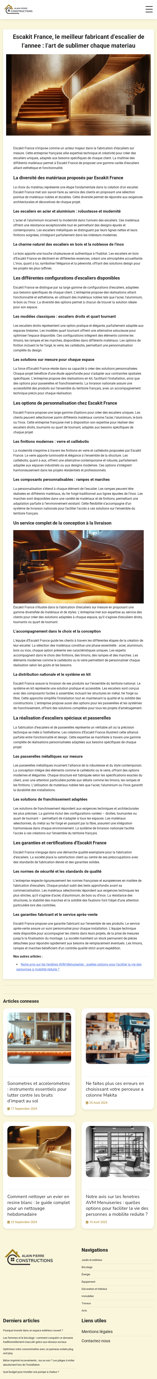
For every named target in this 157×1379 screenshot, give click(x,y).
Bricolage (87, 1267)
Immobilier (88, 1296)
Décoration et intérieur (94, 1288)
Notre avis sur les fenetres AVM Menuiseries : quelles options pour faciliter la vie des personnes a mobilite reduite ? (117, 1205)
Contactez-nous (96, 1340)
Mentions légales (97, 1331)
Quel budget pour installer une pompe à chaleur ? (31, 1371)
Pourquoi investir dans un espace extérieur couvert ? (33, 1330)
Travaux (86, 1303)
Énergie (86, 1274)
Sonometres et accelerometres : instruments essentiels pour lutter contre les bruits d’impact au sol (38, 1092)
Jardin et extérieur (92, 1260)
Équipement (88, 1281)
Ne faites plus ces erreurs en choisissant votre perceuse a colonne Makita (115, 1089)
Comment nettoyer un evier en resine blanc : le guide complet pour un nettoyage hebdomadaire (38, 1205)
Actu (84, 1310)
